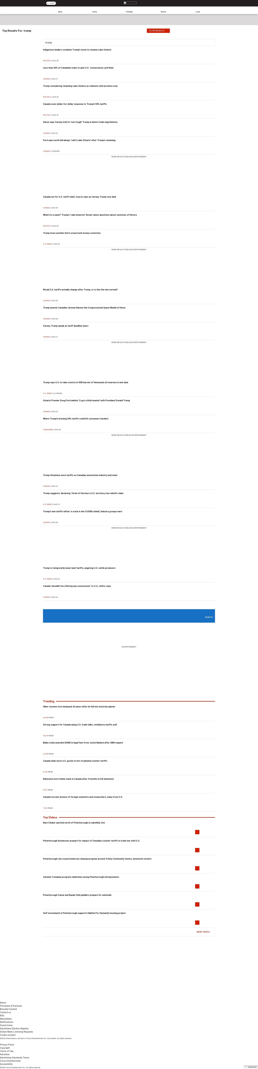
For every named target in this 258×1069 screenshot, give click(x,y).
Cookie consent (7, 1035)
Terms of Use (6, 1051)
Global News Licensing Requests (16, 1031)
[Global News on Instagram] (143, 978)
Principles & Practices (11, 1006)
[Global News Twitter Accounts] (61, 978)
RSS (2, 1015)
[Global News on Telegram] (102, 999)
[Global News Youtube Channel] (102, 978)
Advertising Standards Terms (14, 1057)
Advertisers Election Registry (14, 1028)
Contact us (5, 1012)
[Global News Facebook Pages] (20, 978)
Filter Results (156, 31)
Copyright (5, 1048)
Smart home (6, 1025)
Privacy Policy (7, 1044)
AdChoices (252, 1067)
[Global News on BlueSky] (143, 999)
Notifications (6, 1022)
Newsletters (6, 1019)
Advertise (4, 1054)
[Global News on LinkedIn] (20, 999)
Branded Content (8, 1009)
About (3, 1002)
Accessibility (6, 1064)
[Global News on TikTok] (61, 999)
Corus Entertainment (10, 1061)
